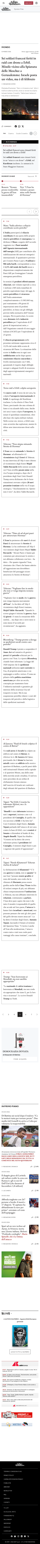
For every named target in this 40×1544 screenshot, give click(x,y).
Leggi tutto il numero (20, 1352)
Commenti (7, 126)
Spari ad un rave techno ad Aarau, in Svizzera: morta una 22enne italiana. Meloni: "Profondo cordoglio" (14, 1230)
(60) (37, 1166)
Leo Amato (6, 1190)
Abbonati (28, 3)
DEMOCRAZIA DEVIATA (15, 1051)
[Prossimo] (36, 211)
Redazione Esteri (9, 84)
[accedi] (36, 3)
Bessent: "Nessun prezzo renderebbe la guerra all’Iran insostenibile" (10, 191)
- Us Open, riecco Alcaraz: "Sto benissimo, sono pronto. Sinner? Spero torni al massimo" (20, 1375)
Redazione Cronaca (10, 1166)
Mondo (6, 47)
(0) (37, 1244)
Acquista (19, 1059)
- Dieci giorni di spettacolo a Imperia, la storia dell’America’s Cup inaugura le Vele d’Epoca (17, 1380)
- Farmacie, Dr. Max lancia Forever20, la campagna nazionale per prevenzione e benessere (19, 1390)
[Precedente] (29, 211)
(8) (37, 1190)
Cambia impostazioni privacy (13, 1479)
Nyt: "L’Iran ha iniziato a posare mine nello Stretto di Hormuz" (28, 191)
